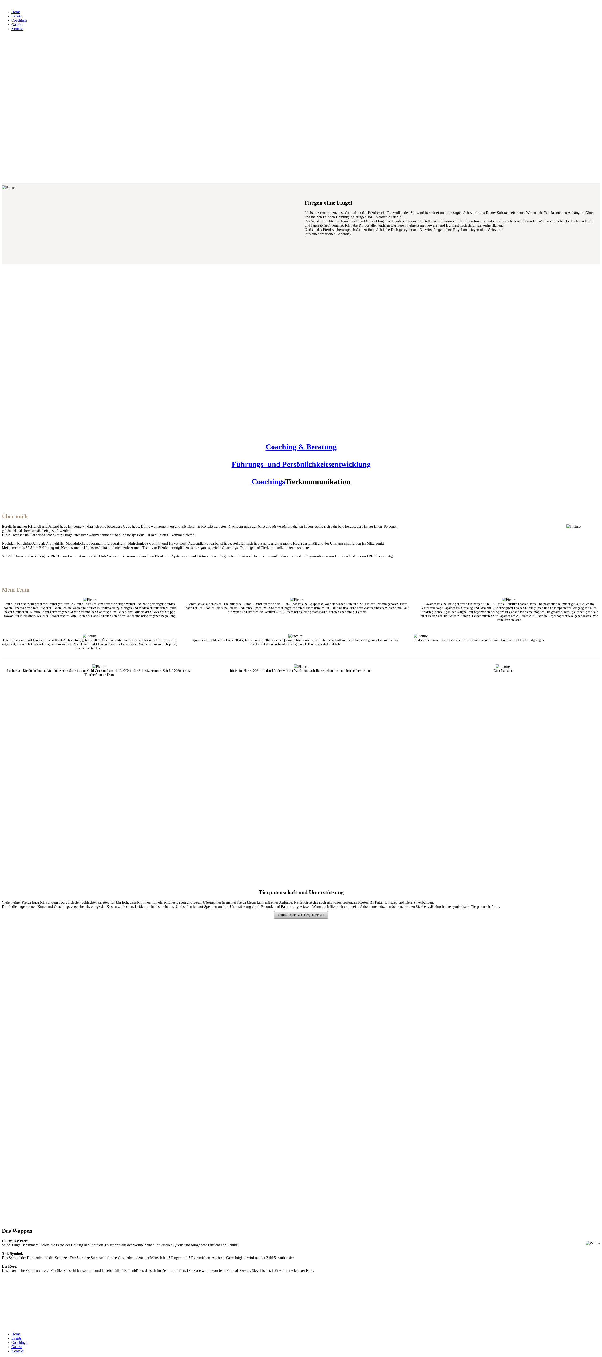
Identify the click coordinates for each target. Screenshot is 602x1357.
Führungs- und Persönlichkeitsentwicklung (301, 464)
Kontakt (17, 29)
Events (16, 16)
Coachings (19, 20)
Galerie (16, 25)
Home (15, 12)
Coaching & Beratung (301, 447)
